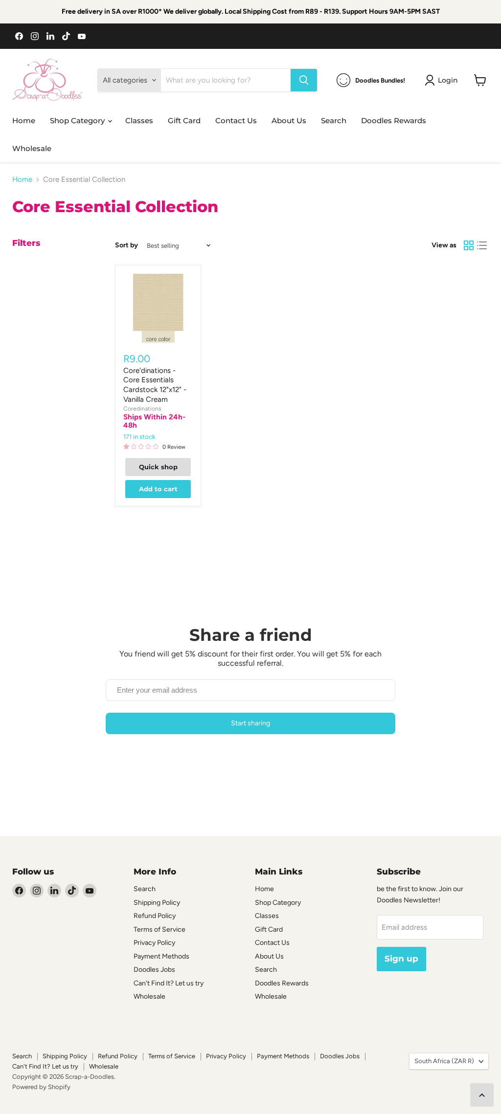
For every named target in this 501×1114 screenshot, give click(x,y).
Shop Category (78, 120)
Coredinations (142, 408)
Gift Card (184, 120)
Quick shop (158, 467)
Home (23, 120)
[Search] (304, 80)
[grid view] (469, 245)
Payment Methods (161, 956)
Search (333, 120)
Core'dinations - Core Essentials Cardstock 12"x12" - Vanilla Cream (154, 385)
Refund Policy (155, 916)
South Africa (444, 1061)
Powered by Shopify (41, 1087)
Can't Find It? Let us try (169, 983)
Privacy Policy (154, 943)
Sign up (401, 958)
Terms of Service (159, 929)
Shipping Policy (157, 902)
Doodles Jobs (154, 969)
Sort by (126, 245)
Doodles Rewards (393, 120)
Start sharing (250, 723)
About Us (289, 120)
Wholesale (31, 148)
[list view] (482, 245)
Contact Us (236, 120)
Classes (139, 120)
